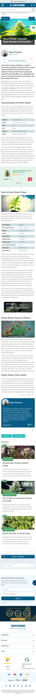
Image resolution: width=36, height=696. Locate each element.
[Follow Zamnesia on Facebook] (6, 686)
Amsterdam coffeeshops (8, 88)
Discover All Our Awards (18, 619)
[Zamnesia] (17, 5)
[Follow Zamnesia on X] (18, 686)
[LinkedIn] (29, 424)
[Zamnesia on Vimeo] (14, 686)
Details (18, 183)
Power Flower (5, 81)
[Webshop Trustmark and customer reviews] (24, 680)
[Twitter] (31, 425)
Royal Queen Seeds (6, 94)
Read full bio (7, 425)
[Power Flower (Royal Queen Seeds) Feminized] (18, 29)
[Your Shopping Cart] (34, 5)
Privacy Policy (24, 601)
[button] (4, 53)
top (18, 265)
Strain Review (19, 436)
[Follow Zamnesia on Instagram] (10, 686)
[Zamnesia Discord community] (30, 686)
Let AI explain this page (18, 61)
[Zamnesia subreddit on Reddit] (26, 686)
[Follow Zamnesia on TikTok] (22, 686)
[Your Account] (31, 5)
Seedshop (7, 436)
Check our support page (28, 668)
